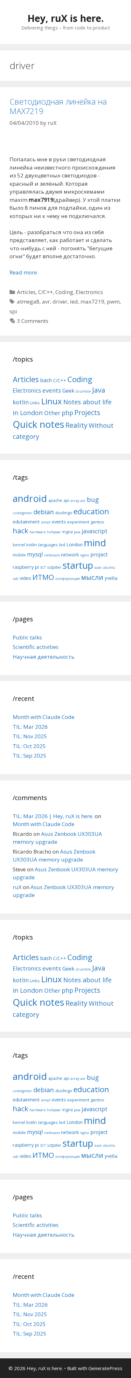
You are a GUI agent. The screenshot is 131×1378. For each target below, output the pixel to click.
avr (46, 301)
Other (52, 413)
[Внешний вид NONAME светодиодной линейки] (65, 143)
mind (95, 542)
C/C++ (45, 292)
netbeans (52, 555)
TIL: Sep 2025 (29, 755)
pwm (113, 301)
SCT (43, 567)
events (51, 390)
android (30, 498)
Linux (51, 401)
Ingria (67, 532)
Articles (26, 292)
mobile (19, 555)
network (70, 554)
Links (35, 403)
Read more (23, 272)
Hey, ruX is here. (65, 18)
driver (59, 301)
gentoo (97, 522)
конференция (67, 578)
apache (55, 500)
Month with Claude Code (43, 717)
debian (43, 511)
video (25, 578)
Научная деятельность (43, 656)
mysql (35, 554)
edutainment (26, 521)
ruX (17, 887)
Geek (68, 390)
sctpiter (54, 567)
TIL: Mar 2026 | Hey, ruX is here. (53, 816)
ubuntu (109, 567)
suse (97, 567)
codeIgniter (22, 513)
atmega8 (28, 301)
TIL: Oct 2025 (29, 746)
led (74, 301)
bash (46, 380)
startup (78, 565)
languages (48, 545)
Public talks (27, 637)
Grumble (83, 391)
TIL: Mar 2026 (30, 726)
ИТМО (43, 577)
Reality (76, 425)
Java (98, 389)
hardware (38, 532)
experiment (78, 522)
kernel (19, 545)
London (74, 544)
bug (93, 499)
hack (20, 530)
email (46, 522)
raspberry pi (26, 567)
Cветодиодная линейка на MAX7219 (58, 106)
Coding (64, 292)
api (66, 500)
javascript (94, 531)
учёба (111, 578)
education (91, 511)
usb (15, 578)
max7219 (92, 301)
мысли (92, 577)
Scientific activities (36, 647)
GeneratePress (105, 1368)
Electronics (89, 292)
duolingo (63, 513)
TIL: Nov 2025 (30, 736)
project (98, 554)
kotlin (21, 402)
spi (13, 311)
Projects (87, 412)
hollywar (54, 532)
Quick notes (38, 424)
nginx (84, 555)
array (75, 500)
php (67, 412)
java (77, 532)
